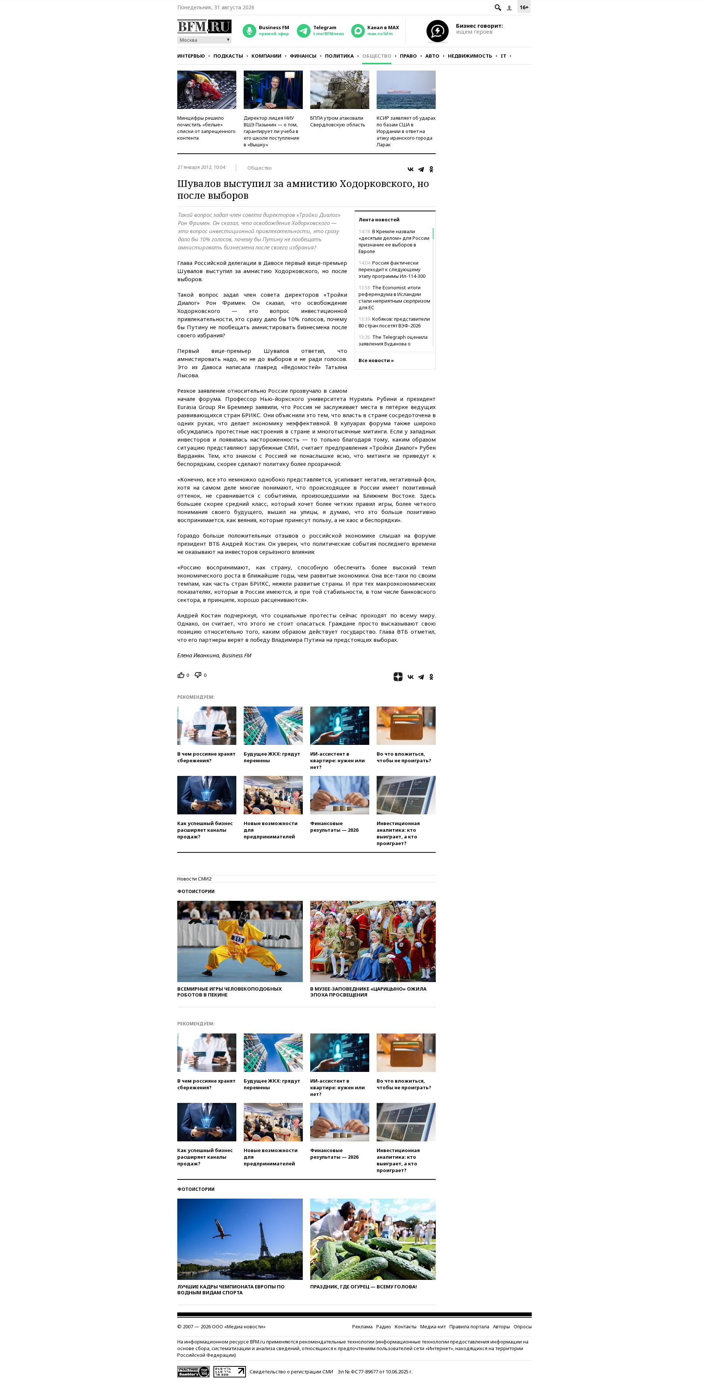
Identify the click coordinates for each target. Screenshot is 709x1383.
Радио (383, 1326)
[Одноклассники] (431, 169)
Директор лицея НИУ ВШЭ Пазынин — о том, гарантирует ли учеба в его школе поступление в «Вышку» (271, 131)
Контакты (406, 1326)
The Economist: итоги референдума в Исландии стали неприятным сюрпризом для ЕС (394, 297)
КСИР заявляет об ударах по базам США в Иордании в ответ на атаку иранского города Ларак (406, 131)
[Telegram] (421, 169)
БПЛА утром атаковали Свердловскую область (337, 121)
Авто (432, 55)
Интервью (191, 55)
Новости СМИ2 (194, 878)
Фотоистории (196, 891)
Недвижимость (470, 55)
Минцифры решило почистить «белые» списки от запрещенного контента (206, 128)
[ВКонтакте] (410, 169)
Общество (376, 55)
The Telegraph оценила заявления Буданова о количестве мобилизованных (393, 344)
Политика (339, 55)
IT (503, 55)
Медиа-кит (433, 1326)
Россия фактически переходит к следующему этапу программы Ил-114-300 (392, 269)
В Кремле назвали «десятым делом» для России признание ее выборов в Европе (394, 241)
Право (408, 55)
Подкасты (228, 55)
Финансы (303, 55)
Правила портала (469, 1326)
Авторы (501, 1326)
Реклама (362, 1326)
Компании (266, 55)
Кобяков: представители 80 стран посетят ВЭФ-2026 (394, 322)
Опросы (523, 1326)
